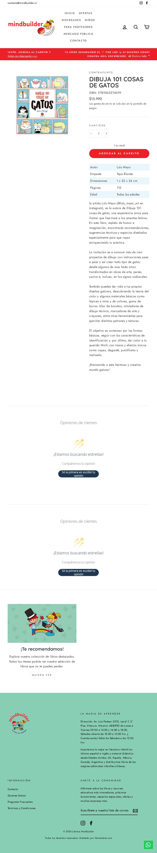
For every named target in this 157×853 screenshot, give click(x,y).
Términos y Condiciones (22, 808)
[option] (78, 54)
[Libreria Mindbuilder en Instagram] (83, 823)
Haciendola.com (103, 838)
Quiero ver (42, 675)
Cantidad (97, 125)
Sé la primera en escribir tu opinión (78, 473)
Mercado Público (78, 34)
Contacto (78, 40)
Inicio (70, 13)
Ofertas (85, 13)
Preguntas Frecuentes (20, 802)
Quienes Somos (17, 795)
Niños (90, 20)
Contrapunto (101, 72)
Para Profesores (78, 27)
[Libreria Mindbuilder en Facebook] (91, 823)
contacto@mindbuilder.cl (22, 3)
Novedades (71, 20)
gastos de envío (103, 103)
